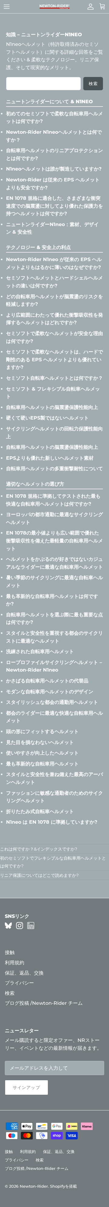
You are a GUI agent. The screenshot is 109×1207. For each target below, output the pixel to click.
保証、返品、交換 (24, 973)
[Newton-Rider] (54, 7)
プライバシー (19, 983)
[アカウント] (89, 6)
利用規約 (14, 963)
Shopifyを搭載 (63, 1186)
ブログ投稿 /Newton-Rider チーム (44, 1003)
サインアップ (26, 1087)
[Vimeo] (8, 925)
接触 (10, 952)
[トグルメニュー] (6, 6)
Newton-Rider (34, 1186)
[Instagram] (19, 925)
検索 (93, 83)
